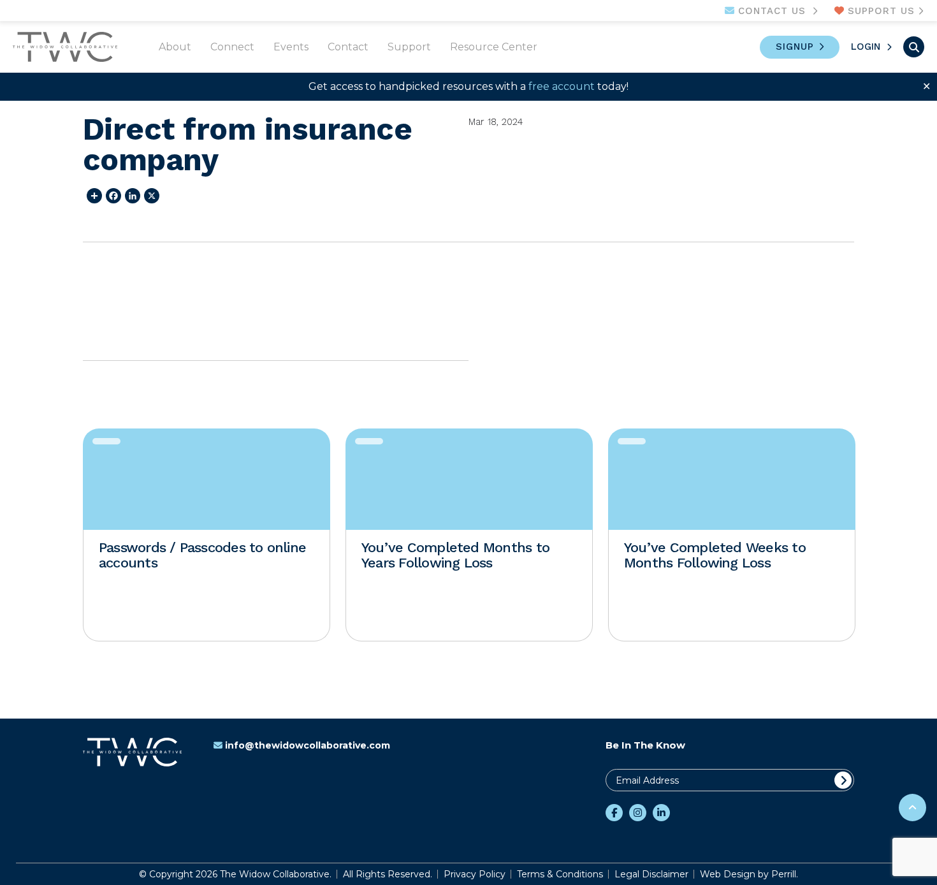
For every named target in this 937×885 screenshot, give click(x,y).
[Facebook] (111, 195)
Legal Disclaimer (651, 874)
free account (561, 86)
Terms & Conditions (560, 874)
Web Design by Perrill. (749, 874)
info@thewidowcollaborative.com (307, 745)
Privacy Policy (474, 874)
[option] (206, 535)
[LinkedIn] (130, 195)
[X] (149, 195)
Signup (795, 46)
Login (865, 46)
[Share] (92, 195)
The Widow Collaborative (65, 47)
